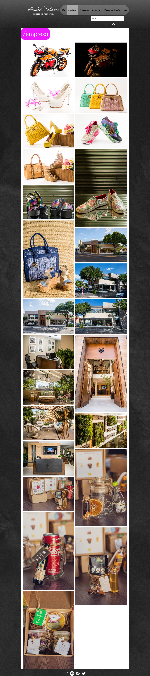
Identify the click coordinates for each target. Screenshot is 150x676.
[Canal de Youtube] (72, 673)
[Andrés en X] (83, 673)
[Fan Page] (78, 673)
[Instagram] (66, 673)
